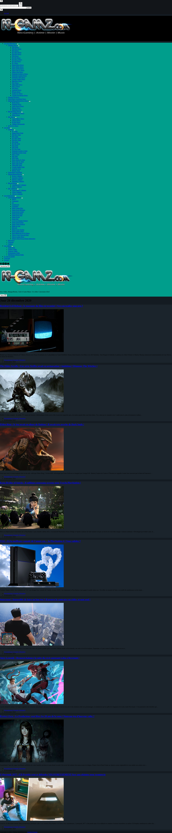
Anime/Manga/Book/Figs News (18, 101)
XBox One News (17, 72)
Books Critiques (17, 176)
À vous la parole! (9, 256)
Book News (16, 102)
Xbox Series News (18, 68)
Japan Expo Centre (18, 212)
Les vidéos (7, 246)
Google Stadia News (18, 79)
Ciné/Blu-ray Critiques (19, 185)
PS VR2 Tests (16, 138)
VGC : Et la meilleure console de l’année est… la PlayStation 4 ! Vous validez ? (40, 541)
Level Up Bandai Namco (20, 221)
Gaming (10, 129)
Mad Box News (17, 81)
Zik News (11, 117)
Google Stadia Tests (18, 167)
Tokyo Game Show (18, 237)
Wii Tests (15, 156)
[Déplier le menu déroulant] (29, 101)
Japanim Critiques (17, 178)
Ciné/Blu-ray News (18, 113)
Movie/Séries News (14, 111)
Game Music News (18, 119)
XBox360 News (17, 85)
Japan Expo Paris (17, 213)
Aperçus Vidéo (12, 251)
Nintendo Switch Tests (19, 153)
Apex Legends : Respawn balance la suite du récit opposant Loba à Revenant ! (39, 658)
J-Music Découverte (18, 124)
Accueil (6, 260)
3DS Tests (15, 158)
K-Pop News (16, 122)
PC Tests (15, 131)
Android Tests (16, 169)
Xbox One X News (18, 70)
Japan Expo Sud (17, 215)
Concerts (11, 242)
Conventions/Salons (14, 197)
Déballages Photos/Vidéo (16, 255)
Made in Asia (16, 226)
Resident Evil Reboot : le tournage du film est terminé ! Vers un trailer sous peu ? (41, 306)
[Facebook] (1, 264)
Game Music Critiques (19, 190)
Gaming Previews (13, 97)
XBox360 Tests (17, 165)
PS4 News (15, 56)
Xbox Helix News (17, 67)
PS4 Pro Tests (16, 140)
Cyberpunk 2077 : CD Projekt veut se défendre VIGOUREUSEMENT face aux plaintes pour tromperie (53, 774)
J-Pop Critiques (17, 192)
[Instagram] (6, 264)
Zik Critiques (12, 188)
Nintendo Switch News (19, 76)
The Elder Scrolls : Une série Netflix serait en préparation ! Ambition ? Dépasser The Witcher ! (48, 366)
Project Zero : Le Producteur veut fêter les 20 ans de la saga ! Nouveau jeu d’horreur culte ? (47, 716)
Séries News (16, 115)
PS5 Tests (15, 136)
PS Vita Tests (16, 149)
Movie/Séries (12, 183)
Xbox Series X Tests (18, 160)
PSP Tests (15, 147)
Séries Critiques (17, 187)
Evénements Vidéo (14, 253)
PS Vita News (16, 61)
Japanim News (16, 104)
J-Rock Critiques (17, 194)
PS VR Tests (16, 144)
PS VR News (16, 58)
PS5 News (15, 51)
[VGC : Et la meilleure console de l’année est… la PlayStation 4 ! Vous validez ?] (32, 587)
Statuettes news (17, 110)
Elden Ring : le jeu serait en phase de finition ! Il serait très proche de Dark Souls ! (42, 424)
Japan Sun (15, 219)
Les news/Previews (10, 43)
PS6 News (15, 47)
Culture (10, 244)
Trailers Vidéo (12, 249)
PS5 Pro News (16, 49)
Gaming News (12, 45)
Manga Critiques (17, 179)
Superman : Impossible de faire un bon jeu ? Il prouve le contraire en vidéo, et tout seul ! (45, 599)
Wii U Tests (15, 154)
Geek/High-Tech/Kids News (17, 99)
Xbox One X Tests (18, 162)
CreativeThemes (32, 832)
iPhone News (16, 92)
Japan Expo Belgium (18, 210)
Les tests (6, 128)
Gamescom (15, 204)
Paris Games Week (18, 231)
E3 (13, 203)
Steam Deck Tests (17, 133)
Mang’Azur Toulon (18, 230)
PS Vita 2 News (17, 59)
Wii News (15, 88)
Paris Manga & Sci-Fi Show (21, 233)
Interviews (11, 240)
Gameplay (15, 206)
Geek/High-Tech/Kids (15, 172)
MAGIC (14, 228)
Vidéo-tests (11, 247)
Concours (7, 258)
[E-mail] (8, 264)
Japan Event (16, 217)
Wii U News (16, 86)
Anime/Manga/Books (15, 174)
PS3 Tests (15, 145)
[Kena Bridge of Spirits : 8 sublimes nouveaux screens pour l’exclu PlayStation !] (32, 528)
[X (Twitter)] (3, 264)
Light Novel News (18, 106)
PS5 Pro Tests (16, 135)
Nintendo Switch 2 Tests (19, 151)
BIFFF (14, 199)
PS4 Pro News (16, 54)
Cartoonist (15, 201)
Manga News (16, 108)
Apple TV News (17, 93)
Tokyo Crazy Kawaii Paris (20, 235)
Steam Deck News (18, 65)
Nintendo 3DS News (18, 77)
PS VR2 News (16, 52)
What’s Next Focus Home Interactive (23, 239)
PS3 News (15, 83)
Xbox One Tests (17, 163)
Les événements (9, 196)
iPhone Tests (16, 170)
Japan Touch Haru (17, 222)
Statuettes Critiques (18, 181)
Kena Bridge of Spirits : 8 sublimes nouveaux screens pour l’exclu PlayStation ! (40, 482)
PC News (15, 63)
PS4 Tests (15, 142)
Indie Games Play (17, 208)
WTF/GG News (13, 126)
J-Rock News (16, 120)
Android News (16, 90)
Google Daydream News (20, 95)
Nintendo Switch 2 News (20, 74)
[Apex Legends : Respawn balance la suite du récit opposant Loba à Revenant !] (32, 703)
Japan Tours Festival (18, 224)
